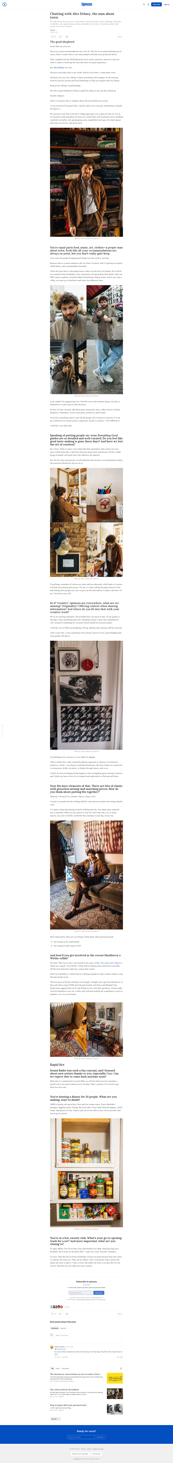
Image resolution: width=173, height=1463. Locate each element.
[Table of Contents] (2, 731)
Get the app (96, 1454)
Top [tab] (52, 1368)
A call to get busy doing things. (60, 1408)
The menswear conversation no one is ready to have (75, 1374)
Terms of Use (96, 1297)
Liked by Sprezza (61, 1349)
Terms (89, 1449)
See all (54, 1419)
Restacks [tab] (63, 1328)
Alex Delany (59, 67)
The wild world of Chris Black (64, 1389)
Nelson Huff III (59, 1347)
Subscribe (156, 4)
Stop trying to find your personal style (68, 1405)
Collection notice (98, 1449)
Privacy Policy (102, 1299)
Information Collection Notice (86, 1299)
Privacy (83, 1449)
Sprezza (52, 30)
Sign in (166, 4)
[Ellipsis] (122, 1346)
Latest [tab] (58, 1368)
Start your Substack (81, 1454)
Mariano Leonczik (68, 1381)
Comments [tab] (54, 1328)
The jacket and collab (110, 963)
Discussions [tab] (65, 1368)
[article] (86, 1379)
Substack (77, 1459)
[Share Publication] (148, 4)
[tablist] (58, 1328)
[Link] (47, 41)
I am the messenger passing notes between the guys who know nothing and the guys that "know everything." (76, 1378)
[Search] (144, 4)
